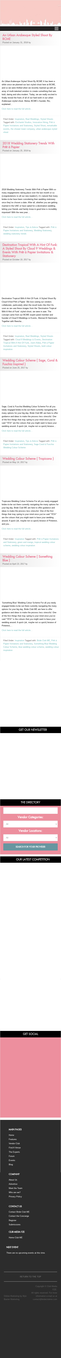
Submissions (14, 1224)
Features (13, 1139)
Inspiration (19, 119)
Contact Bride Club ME (19, 1212)
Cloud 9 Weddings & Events (28, 339)
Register (12, 1220)
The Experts (14, 1152)
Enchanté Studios (23, 122)
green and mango (25, 542)
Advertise (13, 1184)
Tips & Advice (31, 227)
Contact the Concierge (19, 1216)
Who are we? (14, 1192)
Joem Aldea (35, 343)
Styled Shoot (40, 125)
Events (12, 1160)
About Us (13, 1180)
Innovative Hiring (40, 122)
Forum (12, 1156)
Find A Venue (15, 1147)
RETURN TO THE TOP (30, 1277)
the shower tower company (23, 129)
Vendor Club (14, 1143)
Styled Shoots (46, 119)
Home (11, 1135)
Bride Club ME (43, 640)
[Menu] (56, 28)
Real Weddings (32, 119)
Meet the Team (15, 1188)
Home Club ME (16, 1237)
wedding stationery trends (14, 234)
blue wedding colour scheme (31, 647)
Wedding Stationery (42, 230)
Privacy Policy (15, 1196)
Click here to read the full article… (17, 109)
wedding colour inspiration (23, 545)
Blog (11, 1164)
